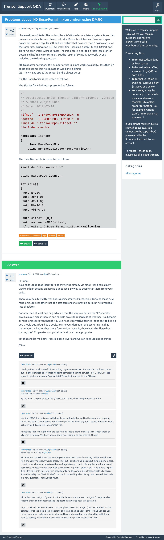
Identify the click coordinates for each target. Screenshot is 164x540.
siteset (52, 236)
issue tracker (150, 154)
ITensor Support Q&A (22, 6)
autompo (36, 236)
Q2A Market (155, 537)
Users (86, 8)
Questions (50, 8)
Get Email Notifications (13, 537)
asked (21, 28)
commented (26, 364)
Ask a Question (99, 8)
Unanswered (63, 8)
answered (23, 274)
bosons (60, 236)
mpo (44, 236)
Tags (76, 8)
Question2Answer (125, 537)
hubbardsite (24, 236)
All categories (133, 173)
